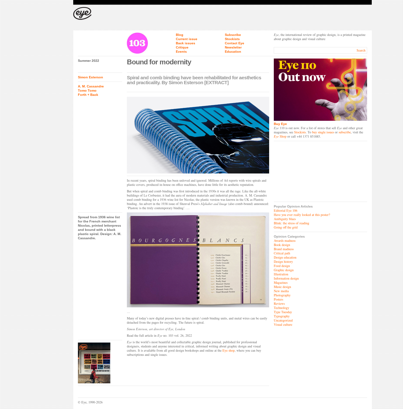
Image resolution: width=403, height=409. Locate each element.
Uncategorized (283, 320)
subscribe (345, 132)
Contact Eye (234, 43)
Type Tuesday (283, 312)
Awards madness (284, 240)
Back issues (185, 43)
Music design (282, 286)
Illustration (281, 274)
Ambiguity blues (285, 219)
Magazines (281, 282)
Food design (282, 265)
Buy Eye (280, 124)
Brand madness (284, 249)
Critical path (282, 253)
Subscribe (233, 35)
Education (233, 51)
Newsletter (233, 47)
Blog (179, 35)
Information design (286, 278)
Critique (182, 47)
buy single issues (323, 132)
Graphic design (284, 270)
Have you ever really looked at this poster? (302, 214)
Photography (282, 295)
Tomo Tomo (87, 90)
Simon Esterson (90, 77)
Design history (283, 261)
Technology (281, 307)
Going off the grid (286, 227)
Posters (278, 299)
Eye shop (228, 350)
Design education (285, 257)
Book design (282, 245)
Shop (280, 136)
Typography (282, 316)
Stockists (232, 39)
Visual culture (283, 324)
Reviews (279, 303)
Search (361, 50)
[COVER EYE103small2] (100, 363)
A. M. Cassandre (91, 86)
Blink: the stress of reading (291, 223)
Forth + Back (88, 95)
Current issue (186, 39)
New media (281, 291)
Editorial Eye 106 (285, 210)
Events (181, 51)
